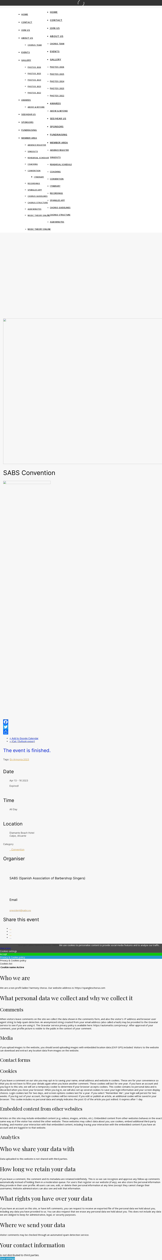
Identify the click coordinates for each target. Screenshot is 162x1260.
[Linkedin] (10, 934)
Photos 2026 (34, 67)
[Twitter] (81, 726)
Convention (34, 170)
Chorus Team (35, 45)
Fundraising (29, 130)
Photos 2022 (34, 92)
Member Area (29, 138)
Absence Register (37, 145)
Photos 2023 (34, 86)
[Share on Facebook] (10, 928)
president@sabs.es (20, 910)
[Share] (81, 731)
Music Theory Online (39, 215)
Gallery (26, 60)
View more (5, 948)
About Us (27, 38)
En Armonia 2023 (19, 759)
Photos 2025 (34, 73)
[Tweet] (10, 931)
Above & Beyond (36, 107)
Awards (26, 100)
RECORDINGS (34, 183)
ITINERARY (39, 177)
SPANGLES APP (35, 190)
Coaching (33, 164)
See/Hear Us (28, 114)
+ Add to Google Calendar (23, 738)
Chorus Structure (38, 202)
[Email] (10, 937)
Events (25, 52)
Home (24, 14)
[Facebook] (81, 721)
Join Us (25, 30)
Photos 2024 (34, 80)
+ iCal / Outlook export (22, 741)
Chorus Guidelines (38, 196)
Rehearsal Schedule (38, 157)
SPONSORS (27, 122)
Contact (26, 22)
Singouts (33, 151)
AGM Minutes (34, 209)
